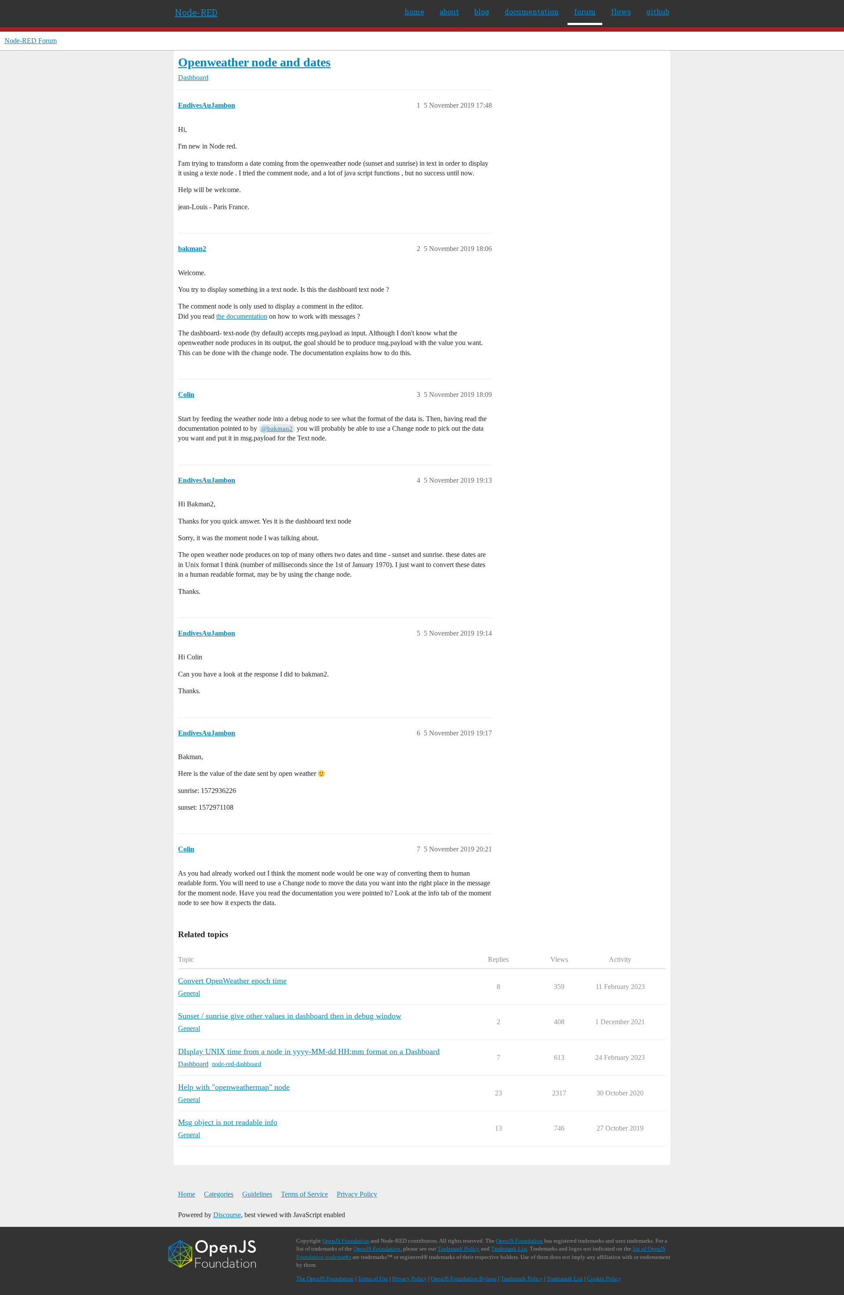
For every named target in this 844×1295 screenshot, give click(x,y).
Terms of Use (373, 1278)
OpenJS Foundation (345, 1240)
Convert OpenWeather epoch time (232, 980)
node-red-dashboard (236, 1064)
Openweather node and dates (254, 62)
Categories (218, 1194)
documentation (532, 11)
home (414, 11)
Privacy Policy (357, 1194)
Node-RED (196, 12)
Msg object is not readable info (227, 1122)
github (657, 11)
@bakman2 (277, 428)
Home (186, 1194)
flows (621, 11)
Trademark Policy (458, 1248)
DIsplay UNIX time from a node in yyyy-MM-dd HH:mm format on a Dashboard (309, 1051)
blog (481, 11)
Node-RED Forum (30, 40)
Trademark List (509, 1248)
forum (585, 11)
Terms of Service (304, 1194)
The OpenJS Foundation (325, 1278)
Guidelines (257, 1194)
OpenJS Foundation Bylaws (464, 1278)
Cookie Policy (604, 1278)
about (449, 11)
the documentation (241, 316)
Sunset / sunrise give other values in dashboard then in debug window (289, 1015)
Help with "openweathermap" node (234, 1087)
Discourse (227, 1215)
